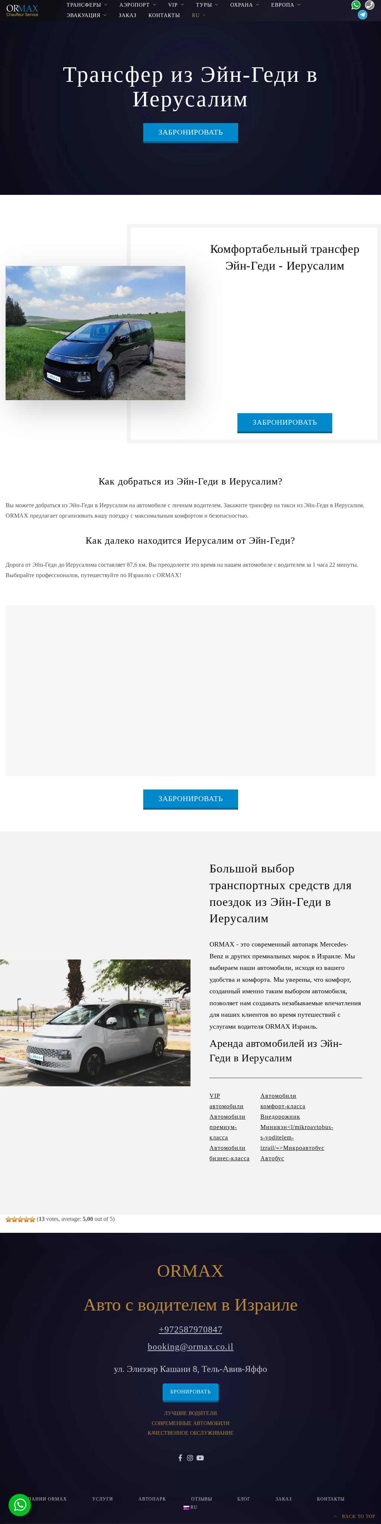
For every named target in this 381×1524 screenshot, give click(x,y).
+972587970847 (190, 1329)
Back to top (357, 1516)
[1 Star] (9, 1219)
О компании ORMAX (39, 1499)
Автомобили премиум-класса (227, 1127)
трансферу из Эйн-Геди (231, 301)
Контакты (164, 15)
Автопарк (152, 1499)
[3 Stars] (20, 1219)
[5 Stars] (32, 1219)
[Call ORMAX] (367, 4)
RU (196, 15)
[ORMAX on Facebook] (181, 1458)
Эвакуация (83, 15)
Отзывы (201, 1499)
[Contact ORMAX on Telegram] (360, 14)
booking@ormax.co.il (191, 1346)
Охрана (241, 5)
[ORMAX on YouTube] (200, 1458)
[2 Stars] (14, 1219)
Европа (282, 5)
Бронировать (190, 1392)
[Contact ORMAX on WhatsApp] (354, 4)
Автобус (272, 1158)
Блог (243, 1499)
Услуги (102, 1499)
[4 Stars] (26, 1219)
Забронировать (191, 132)
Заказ (128, 15)
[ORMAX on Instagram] (191, 1458)
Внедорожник (280, 1116)
